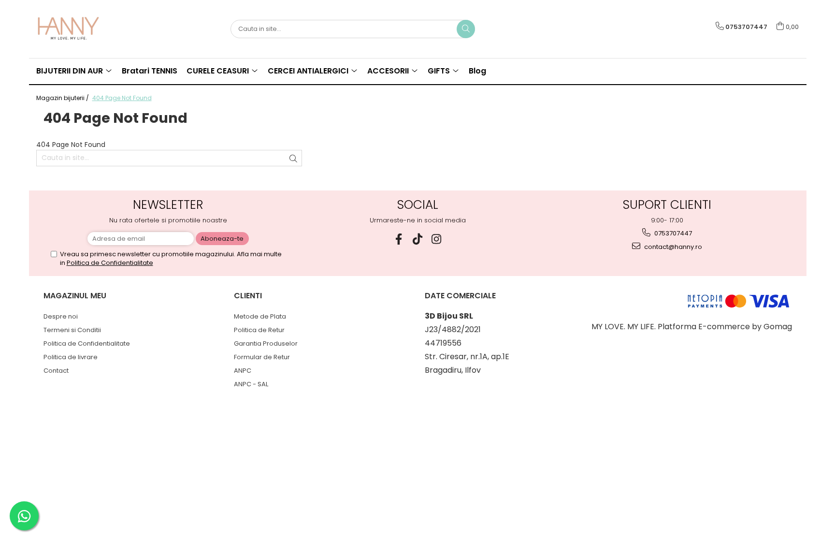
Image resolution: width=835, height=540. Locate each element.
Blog (477, 70)
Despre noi (60, 316)
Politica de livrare (70, 357)
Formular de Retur (262, 357)
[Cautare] (466, 29)
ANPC (242, 370)
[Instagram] (436, 239)
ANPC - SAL (251, 384)
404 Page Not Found (122, 98)
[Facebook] (398, 239)
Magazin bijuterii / (63, 98)
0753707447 (672, 233)
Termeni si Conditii (72, 330)
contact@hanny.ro (672, 246)
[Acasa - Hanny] (84, 29)
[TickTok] (417, 239)
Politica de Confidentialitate (110, 262)
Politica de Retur (259, 330)
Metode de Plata (260, 316)
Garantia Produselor (266, 343)
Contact (56, 370)
